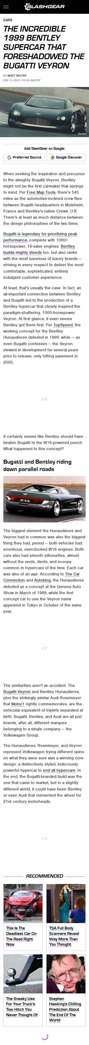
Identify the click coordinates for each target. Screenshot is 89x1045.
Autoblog (42, 580)
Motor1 (17, 704)
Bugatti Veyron (17, 691)
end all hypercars (59, 770)
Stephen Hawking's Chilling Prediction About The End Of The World (65, 1009)
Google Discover (69, 157)
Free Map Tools (41, 192)
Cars (7, 20)
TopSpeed (63, 324)
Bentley (82, 134)
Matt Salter (17, 75)
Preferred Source (27, 157)
